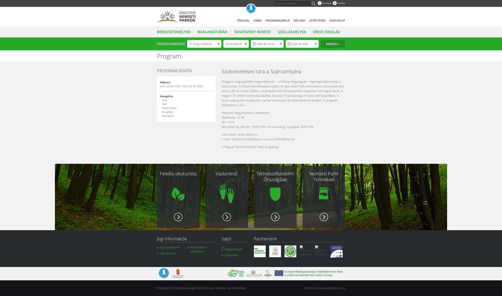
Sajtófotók (231, 255)
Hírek (258, 20)
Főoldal (243, 20)
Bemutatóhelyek (174, 31)
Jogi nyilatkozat (169, 247)
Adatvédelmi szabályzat (198, 249)
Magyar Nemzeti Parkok (176, 17)
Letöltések (317, 20)
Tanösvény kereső (252, 31)
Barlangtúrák (212, 31)
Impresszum (168, 253)
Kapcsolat (337, 20)
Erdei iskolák (326, 31)
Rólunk (299, 20)
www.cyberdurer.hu (332, 288)
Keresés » (333, 44)
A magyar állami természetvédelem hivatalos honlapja (251, 9)
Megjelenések (234, 249)
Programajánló (278, 20)
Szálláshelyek (292, 31)
